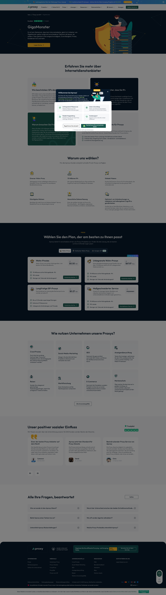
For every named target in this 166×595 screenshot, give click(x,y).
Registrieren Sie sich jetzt (71, 126)
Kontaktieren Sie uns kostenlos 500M (94, 126)
